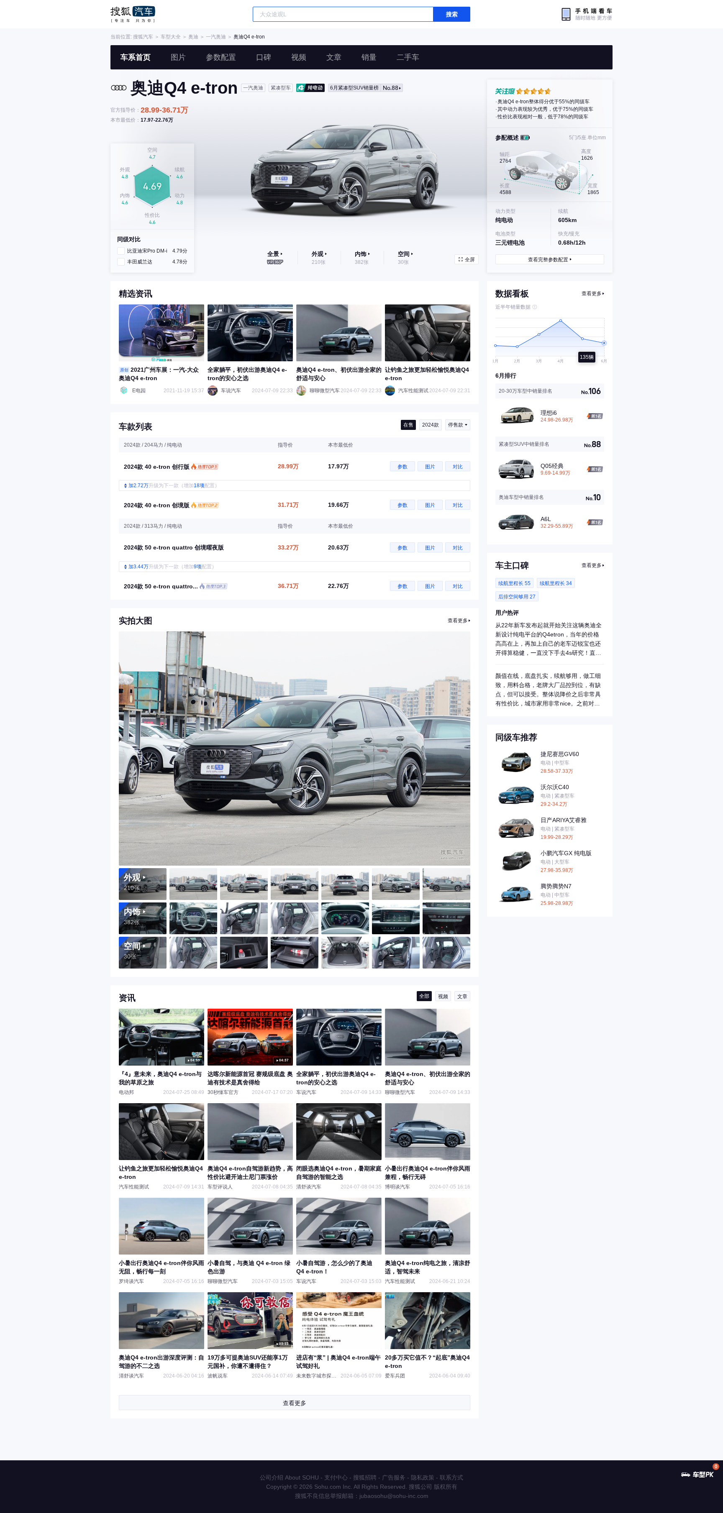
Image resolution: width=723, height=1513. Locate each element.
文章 (333, 57)
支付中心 (336, 1477)
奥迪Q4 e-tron (249, 37)
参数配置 (221, 57)
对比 (458, 467)
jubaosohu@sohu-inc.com (393, 1496)
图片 (178, 57)
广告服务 (393, 1477)
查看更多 (458, 621)
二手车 (408, 57)
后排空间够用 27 (517, 597)
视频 (298, 57)
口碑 (263, 57)
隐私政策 (422, 1477)
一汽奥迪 (216, 37)
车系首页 (135, 57)
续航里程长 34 (556, 583)
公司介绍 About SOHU (289, 1477)
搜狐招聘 (365, 1477)
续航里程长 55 (514, 583)
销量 (369, 57)
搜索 (452, 14)
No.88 (364, 87)
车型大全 (171, 37)
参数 (402, 467)
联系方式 (451, 1477)
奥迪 (193, 37)
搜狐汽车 (132, 14)
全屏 (470, 260)
